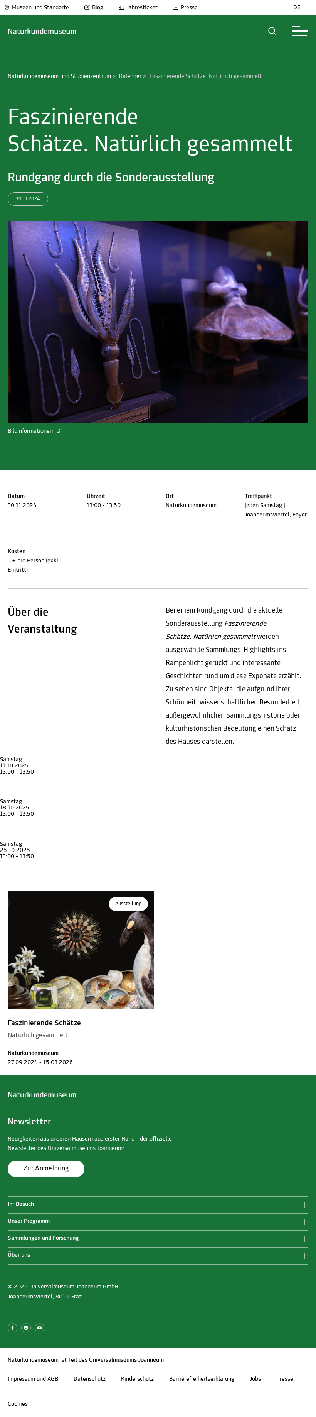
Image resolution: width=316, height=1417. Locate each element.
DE (297, 8)
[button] (272, 31)
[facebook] (12, 1328)
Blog (97, 8)
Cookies (18, 1404)
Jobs (255, 1379)
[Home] (42, 31)
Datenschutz (90, 1379)
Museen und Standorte (40, 8)
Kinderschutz (137, 1379)
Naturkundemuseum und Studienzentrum (59, 76)
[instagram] (26, 1328)
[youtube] (39, 1328)
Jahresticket (142, 8)
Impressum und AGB (33, 1379)
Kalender (130, 76)
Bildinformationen (31, 431)
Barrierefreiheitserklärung (201, 1379)
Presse (189, 8)
